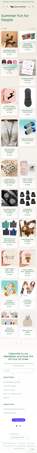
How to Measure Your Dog (11, 382)
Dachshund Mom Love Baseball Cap (9, 69)
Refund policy (21, 443)
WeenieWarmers (11, 443)
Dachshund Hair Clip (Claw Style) (9, 51)
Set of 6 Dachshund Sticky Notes (9, 329)
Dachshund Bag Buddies (27, 240)
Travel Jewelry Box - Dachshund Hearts (27, 271)
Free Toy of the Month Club (12, 394)
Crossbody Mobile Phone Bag (27, 210)
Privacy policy (30, 443)
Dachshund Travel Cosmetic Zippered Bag (9, 181)
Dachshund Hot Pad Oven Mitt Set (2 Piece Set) (9, 240)
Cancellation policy (19, 448)
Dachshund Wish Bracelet (27, 79)
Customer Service (9, 390)
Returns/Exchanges (9, 386)
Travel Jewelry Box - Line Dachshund (9, 270)
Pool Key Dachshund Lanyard (27, 301)
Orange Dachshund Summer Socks (9, 302)
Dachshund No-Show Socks (27, 111)
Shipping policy (31, 446)
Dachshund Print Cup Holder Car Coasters (9, 211)
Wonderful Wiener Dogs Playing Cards (27, 45)
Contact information (19, 446)
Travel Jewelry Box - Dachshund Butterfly (9, 108)
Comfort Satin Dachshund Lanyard (9, 151)
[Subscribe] (31, 371)
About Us (6, 398)
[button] (3, 7)
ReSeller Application (9, 413)
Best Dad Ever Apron (27, 331)
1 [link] (11, 343)
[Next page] (25, 343)
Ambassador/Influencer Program (14, 409)
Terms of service (8, 446)
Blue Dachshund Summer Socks (28, 139)
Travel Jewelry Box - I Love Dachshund (27, 180)
